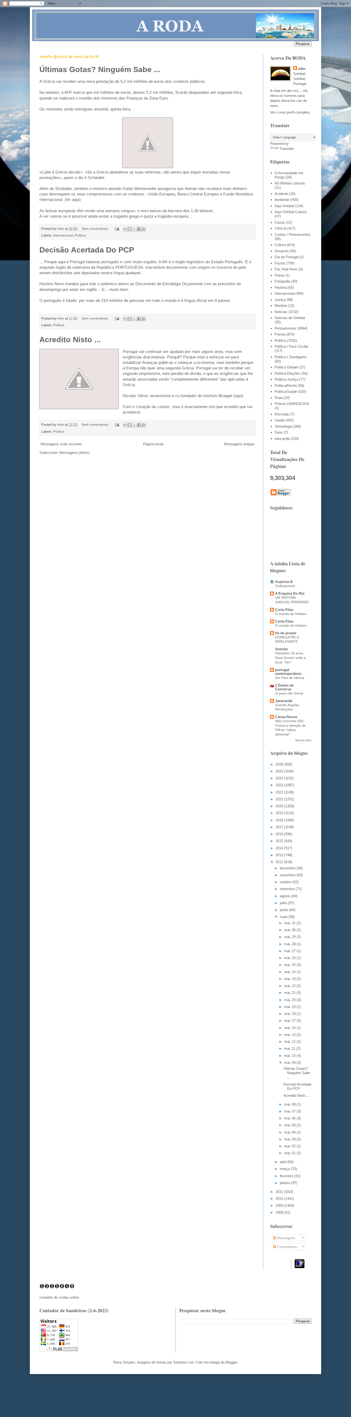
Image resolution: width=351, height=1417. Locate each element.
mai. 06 (290, 1118)
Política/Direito (286, 385)
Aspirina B (284, 582)
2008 (280, 1212)
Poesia (280, 334)
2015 (280, 841)
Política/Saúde (286, 391)
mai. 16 (290, 1028)
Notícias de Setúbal (290, 318)
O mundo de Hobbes (291, 614)
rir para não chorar (289, 693)
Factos (280, 263)
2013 (280, 855)
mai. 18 (290, 1014)
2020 (280, 806)
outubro (286, 882)
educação (282, 438)
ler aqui (72, 199)
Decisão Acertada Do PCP (86, 250)
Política (80, 235)
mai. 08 (290, 1104)
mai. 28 (290, 944)
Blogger (231, 1362)
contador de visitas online (59, 1297)
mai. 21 (290, 993)
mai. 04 (290, 1132)
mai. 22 (290, 986)
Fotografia (282, 281)
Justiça (280, 300)
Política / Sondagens (291, 357)
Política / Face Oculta (291, 346)
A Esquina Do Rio (289, 593)
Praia (279, 398)
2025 (280, 771)
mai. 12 (290, 1041)
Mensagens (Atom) (74, 453)
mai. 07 (290, 1111)
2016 (280, 834)
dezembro (288, 868)
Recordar (282, 414)
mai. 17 (290, 1020)
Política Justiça (286, 379)
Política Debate (286, 367)
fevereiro (287, 1176)
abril (283, 1162)
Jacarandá (283, 701)
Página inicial (153, 444)
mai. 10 (290, 1056)
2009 (280, 1205)
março (285, 1169)
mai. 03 (290, 1139)
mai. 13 (290, 1035)
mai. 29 (290, 937)
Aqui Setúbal (284, 206)
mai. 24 (290, 972)
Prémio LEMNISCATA (292, 404)
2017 (280, 827)
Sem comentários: (96, 229)
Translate (287, 149)
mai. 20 (290, 1000)
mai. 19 (290, 1007)
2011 (280, 1192)
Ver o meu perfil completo (290, 112)
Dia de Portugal (286, 257)
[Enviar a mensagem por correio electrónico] (116, 229)
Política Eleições (287, 373)
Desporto (282, 251)
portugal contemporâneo (288, 672)
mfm (301, 69)
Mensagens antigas (239, 444)
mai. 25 (290, 965)
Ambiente (282, 200)
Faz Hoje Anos (286, 269)
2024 (280, 778)
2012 (280, 862)
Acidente (281, 194)
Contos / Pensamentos (292, 234)
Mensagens (285, 1238)
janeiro (285, 1183)
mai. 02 (290, 1146)
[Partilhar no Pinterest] (143, 229)
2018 (280, 820)
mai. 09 (290, 1062)
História (281, 287)
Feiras (279, 275)
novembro (288, 875)
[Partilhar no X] (134, 229)
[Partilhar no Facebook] (139, 229)
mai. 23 (290, 979)
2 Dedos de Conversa (284, 687)
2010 (280, 1199)
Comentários (286, 1247)
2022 (280, 792)
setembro (288, 889)
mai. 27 (290, 951)
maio (284, 917)
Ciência (280, 228)
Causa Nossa (286, 717)
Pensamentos (285, 328)
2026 (280, 764)
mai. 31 (290, 923)
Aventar (281, 649)
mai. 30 (290, 930)
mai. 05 (290, 1125)
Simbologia (283, 426)
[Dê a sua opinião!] (130, 229)
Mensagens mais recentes (61, 444)
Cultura (280, 245)
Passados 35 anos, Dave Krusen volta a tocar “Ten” (290, 657)
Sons (279, 432)
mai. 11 (290, 1048)
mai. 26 (290, 958)
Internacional (63, 235)
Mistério (281, 306)
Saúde (280, 420)
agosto (285, 896)
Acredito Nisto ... (70, 339)
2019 (280, 813)
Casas (280, 222)
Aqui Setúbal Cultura (290, 212)
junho (284, 910)
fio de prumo (285, 633)
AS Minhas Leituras (290, 183)
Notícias (281, 312)
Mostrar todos (303, 740)
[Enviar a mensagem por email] (125, 229)
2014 (280, 848)
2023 (280, 785)
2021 (280, 799)
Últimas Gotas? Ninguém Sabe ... (99, 69)
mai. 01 (290, 1153)
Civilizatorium (285, 586)
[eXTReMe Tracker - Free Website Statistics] (299, 1267)
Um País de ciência (289, 678)
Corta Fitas (284, 610)
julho (284, 903)
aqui (238, 396)
